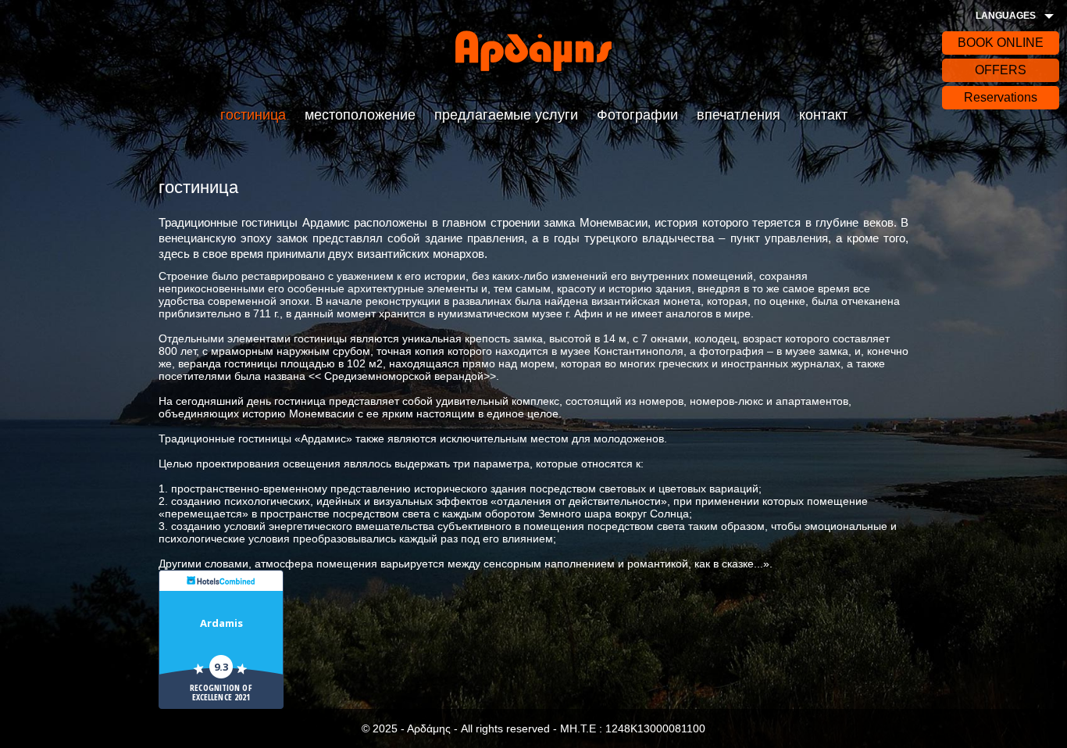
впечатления (738, 115)
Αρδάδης (533, 51)
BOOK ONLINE (1001, 42)
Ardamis (221, 623)
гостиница (253, 115)
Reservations (1000, 97)
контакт (823, 115)
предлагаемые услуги (506, 115)
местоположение (360, 115)
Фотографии (637, 115)
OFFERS (1000, 70)
